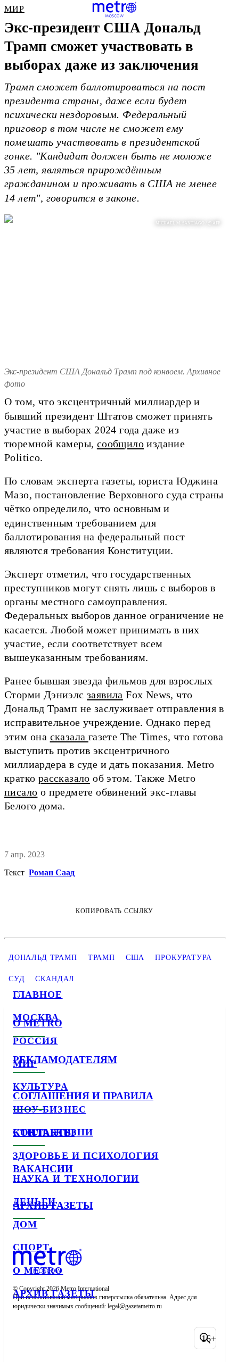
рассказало (64, 778)
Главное (38, 994)
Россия (35, 1040)
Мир (25, 1063)
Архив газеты (54, 1293)
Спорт (31, 1247)
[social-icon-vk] (23, 1338)
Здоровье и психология (86, 1155)
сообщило (120, 443)
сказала (69, 736)
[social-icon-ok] (78, 1338)
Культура (40, 1086)
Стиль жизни (53, 1132)
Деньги (34, 1201)
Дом (25, 1224)
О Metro (38, 1270)
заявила (105, 694)
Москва (36, 1017)
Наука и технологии (76, 1178)
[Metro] (115, 9)
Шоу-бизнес (49, 1109)
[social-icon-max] (106, 1338)
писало (20, 792)
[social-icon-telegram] (51, 1338)
